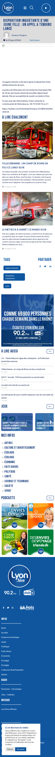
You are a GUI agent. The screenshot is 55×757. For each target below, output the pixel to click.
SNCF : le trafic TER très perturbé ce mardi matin (22, 377)
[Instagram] (12, 608)
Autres (8, 443)
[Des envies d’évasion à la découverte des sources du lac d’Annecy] (14, 516)
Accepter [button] (20, 749)
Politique (9, 472)
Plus (50, 351)
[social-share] (39, 266)
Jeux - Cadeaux (7, 694)
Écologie (9, 453)
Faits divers (35, 40)
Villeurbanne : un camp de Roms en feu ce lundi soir (23, 369)
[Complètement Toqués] (41, 516)
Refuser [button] (10, 749)
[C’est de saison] (14, 542)
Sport (7, 491)
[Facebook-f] (3, 608)
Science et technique (16, 481)
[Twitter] (8, 608)
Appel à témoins (12, 268)
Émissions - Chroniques (11, 689)
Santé (7, 476)
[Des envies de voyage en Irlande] (41, 542)
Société (8, 486)
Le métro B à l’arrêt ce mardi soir (15, 385)
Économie (9, 462)
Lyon (7, 286)
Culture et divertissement (19, 448)
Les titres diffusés (9, 709)
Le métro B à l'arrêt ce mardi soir (24, 229)
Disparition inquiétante (10, 277)
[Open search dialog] (31, 8)
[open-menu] (25, 8)
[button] (51, 422)
